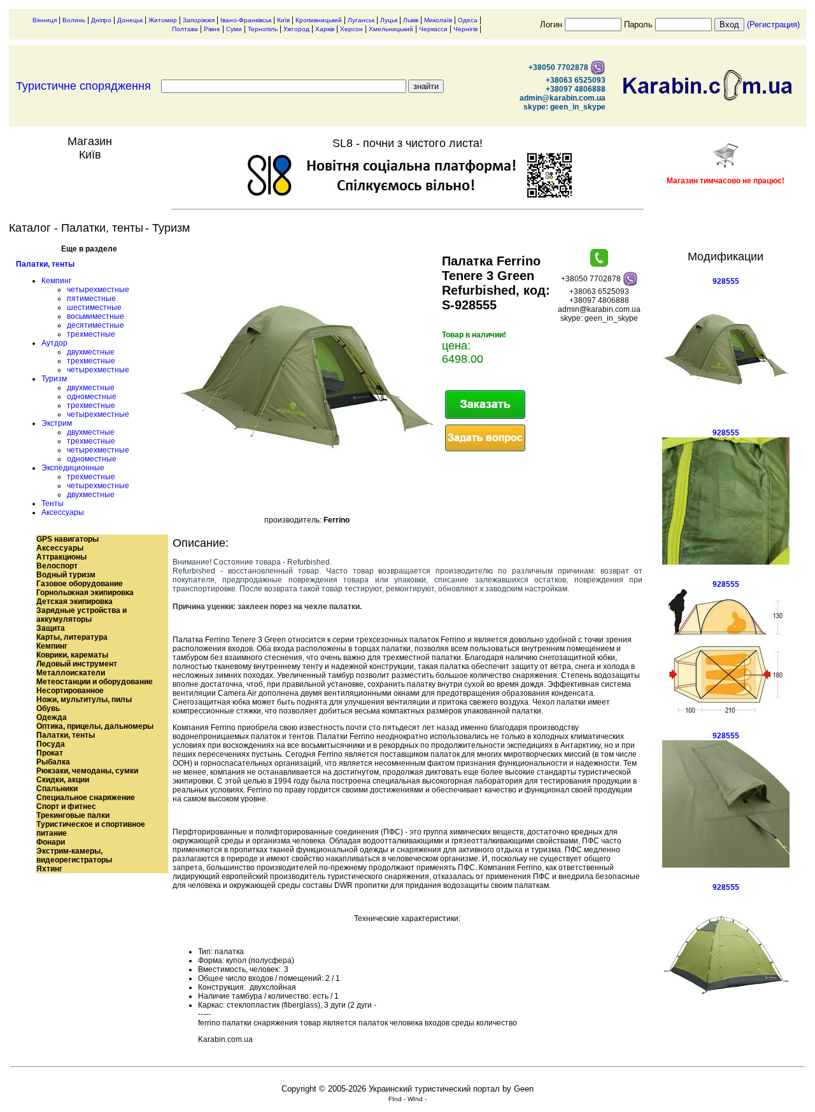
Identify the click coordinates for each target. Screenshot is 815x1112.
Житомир (162, 20)
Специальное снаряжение (85, 797)
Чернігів (465, 28)
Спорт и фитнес (66, 806)
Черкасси (433, 28)
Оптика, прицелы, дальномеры (94, 726)
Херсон (351, 28)
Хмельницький (391, 28)
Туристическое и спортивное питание (90, 829)
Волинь (73, 20)
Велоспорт (57, 565)
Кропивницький (318, 20)
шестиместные (94, 307)
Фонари (50, 842)
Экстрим (56, 423)
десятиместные (95, 325)
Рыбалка (53, 761)
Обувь (48, 708)
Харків (324, 28)
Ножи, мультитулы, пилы (84, 699)
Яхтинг (49, 868)
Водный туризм (66, 574)
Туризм (54, 378)
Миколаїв (438, 20)
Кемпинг (56, 280)
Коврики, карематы (72, 655)
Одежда (51, 717)
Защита (50, 628)
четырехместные (98, 289)
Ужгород (296, 28)
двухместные (91, 352)
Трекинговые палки (73, 815)
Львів (410, 20)
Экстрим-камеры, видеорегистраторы (74, 855)
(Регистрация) (773, 24)
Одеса (468, 20)
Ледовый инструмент (76, 663)
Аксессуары (62, 512)
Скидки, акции (62, 779)
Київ (283, 20)
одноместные (92, 396)
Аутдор (54, 343)
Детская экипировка (74, 601)
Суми (234, 28)
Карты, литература (72, 637)
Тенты (52, 503)
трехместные (91, 334)
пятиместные (91, 298)
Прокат (49, 753)
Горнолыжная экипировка (85, 592)
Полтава (185, 28)
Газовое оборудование (79, 583)
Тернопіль (263, 28)
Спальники (57, 788)
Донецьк (130, 20)
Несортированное (70, 690)
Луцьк (388, 20)
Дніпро (101, 20)
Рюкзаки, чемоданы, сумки (87, 770)
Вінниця (44, 20)
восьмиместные (95, 316)
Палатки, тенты (45, 264)
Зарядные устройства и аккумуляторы (81, 615)
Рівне (212, 28)
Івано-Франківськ (245, 20)
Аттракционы (61, 556)
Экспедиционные (72, 467)
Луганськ (361, 20)
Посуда (50, 744)
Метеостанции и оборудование (94, 681)
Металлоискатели (70, 672)
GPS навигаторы (67, 539)
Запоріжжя (199, 20)
